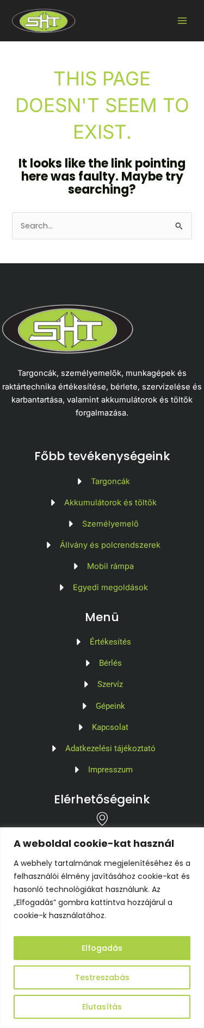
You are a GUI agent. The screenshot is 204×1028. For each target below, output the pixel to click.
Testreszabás (102, 977)
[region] (102, 927)
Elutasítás (102, 1006)
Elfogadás (102, 948)
